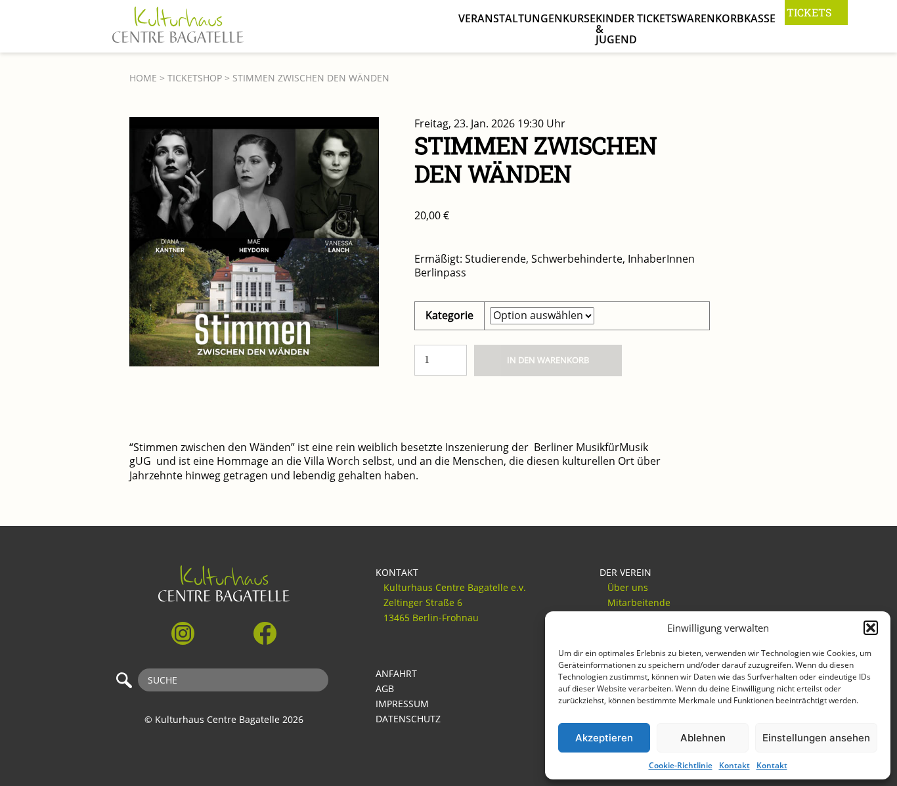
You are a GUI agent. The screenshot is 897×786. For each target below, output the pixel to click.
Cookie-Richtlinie (680, 765)
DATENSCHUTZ (408, 719)
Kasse (760, 18)
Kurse (579, 18)
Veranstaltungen (510, 18)
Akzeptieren (604, 737)
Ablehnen (703, 737)
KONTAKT (397, 573)
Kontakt (734, 765)
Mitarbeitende (638, 603)
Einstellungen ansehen (816, 737)
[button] (870, 627)
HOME (143, 78)
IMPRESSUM (402, 704)
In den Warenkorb (548, 360)
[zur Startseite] (178, 28)
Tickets (657, 18)
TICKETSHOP (194, 78)
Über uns (627, 588)
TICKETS (809, 12)
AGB (385, 689)
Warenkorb (710, 18)
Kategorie (449, 315)
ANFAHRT (396, 674)
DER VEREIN (625, 573)
